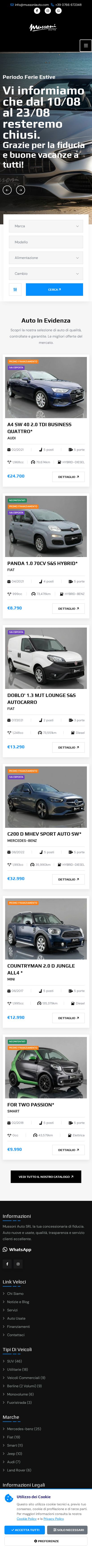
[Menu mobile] (86, 46)
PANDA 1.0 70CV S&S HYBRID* (42, 563)
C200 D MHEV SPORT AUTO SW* (44, 834)
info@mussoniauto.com (32, 5)
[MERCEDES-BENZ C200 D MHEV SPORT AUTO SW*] (46, 796)
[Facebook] (37, 11)
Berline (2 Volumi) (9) (24, 1386)
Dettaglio (67, 477)
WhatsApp (20, 1249)
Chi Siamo (15, 1293)
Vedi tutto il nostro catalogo (44, 1177)
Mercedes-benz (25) (24, 1429)
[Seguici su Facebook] (7, 1264)
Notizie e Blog (18, 1302)
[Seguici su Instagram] (18, 1264)
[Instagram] (48, 11)
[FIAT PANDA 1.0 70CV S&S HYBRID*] (46, 526)
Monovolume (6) (20, 1394)
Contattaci (16, 1335)
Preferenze (48, 1541)
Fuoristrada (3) (19, 1402)
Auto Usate (16, 1318)
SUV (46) (14, 1361)
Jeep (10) (14, 1453)
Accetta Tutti (26, 1530)
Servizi (12, 1310)
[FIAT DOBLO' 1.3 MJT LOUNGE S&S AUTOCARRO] (46, 657)
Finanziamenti (18, 1326)
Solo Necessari (70, 1530)
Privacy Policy (54, 1519)
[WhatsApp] (58, 11)
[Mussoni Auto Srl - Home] (43, 27)
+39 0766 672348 (68, 5)
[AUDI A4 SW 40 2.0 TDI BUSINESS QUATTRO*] (46, 387)
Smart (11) (15, 1445)
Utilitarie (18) (17, 1369)
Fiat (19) (13, 1437)
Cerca (53, 289)
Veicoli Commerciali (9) (26, 1377)
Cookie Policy (27, 1519)
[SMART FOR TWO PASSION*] (46, 1067)
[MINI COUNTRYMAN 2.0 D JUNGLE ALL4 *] (46, 928)
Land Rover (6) (19, 1470)
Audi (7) (13, 1462)
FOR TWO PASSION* (30, 1105)
